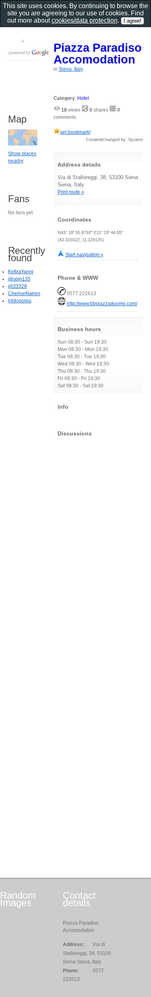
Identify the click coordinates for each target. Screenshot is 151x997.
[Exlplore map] (22, 144)
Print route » (71, 192)
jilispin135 (19, 279)
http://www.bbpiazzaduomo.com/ (102, 303)
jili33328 (17, 286)
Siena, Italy (71, 69)
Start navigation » (84, 255)
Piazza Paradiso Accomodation (98, 53)
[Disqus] (98, 544)
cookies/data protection (85, 20)
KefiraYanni (20, 272)
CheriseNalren (24, 293)
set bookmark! (75, 132)
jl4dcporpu (19, 301)
